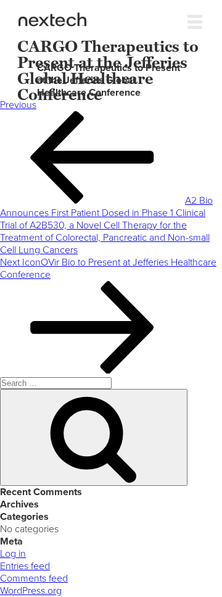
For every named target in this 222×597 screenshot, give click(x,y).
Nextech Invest (52, 19)
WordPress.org (31, 591)
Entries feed (25, 566)
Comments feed (34, 578)
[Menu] (195, 19)
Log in (13, 554)
